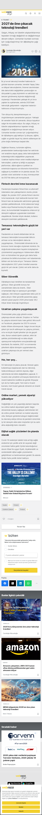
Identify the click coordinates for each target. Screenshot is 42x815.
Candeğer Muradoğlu (10, 633)
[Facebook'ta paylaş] (5, 583)
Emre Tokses (7, 714)
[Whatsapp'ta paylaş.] (29, 583)
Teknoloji (6, 623)
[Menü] (39, 14)
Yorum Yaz (21, 527)
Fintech (16, 505)
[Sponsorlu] (21, 474)
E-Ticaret (5, 20)
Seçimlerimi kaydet (21, 570)
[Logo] (6, 13)
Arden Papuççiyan (9, 764)
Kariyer (5, 662)
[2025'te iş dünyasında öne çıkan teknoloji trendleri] (21, 610)
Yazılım (5, 505)
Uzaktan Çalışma (8, 509)
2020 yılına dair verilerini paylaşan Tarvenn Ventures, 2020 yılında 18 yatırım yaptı (19, 758)
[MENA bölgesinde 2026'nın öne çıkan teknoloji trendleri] (21, 690)
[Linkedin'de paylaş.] (21, 583)
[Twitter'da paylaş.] (13, 583)
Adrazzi (5, 498)
